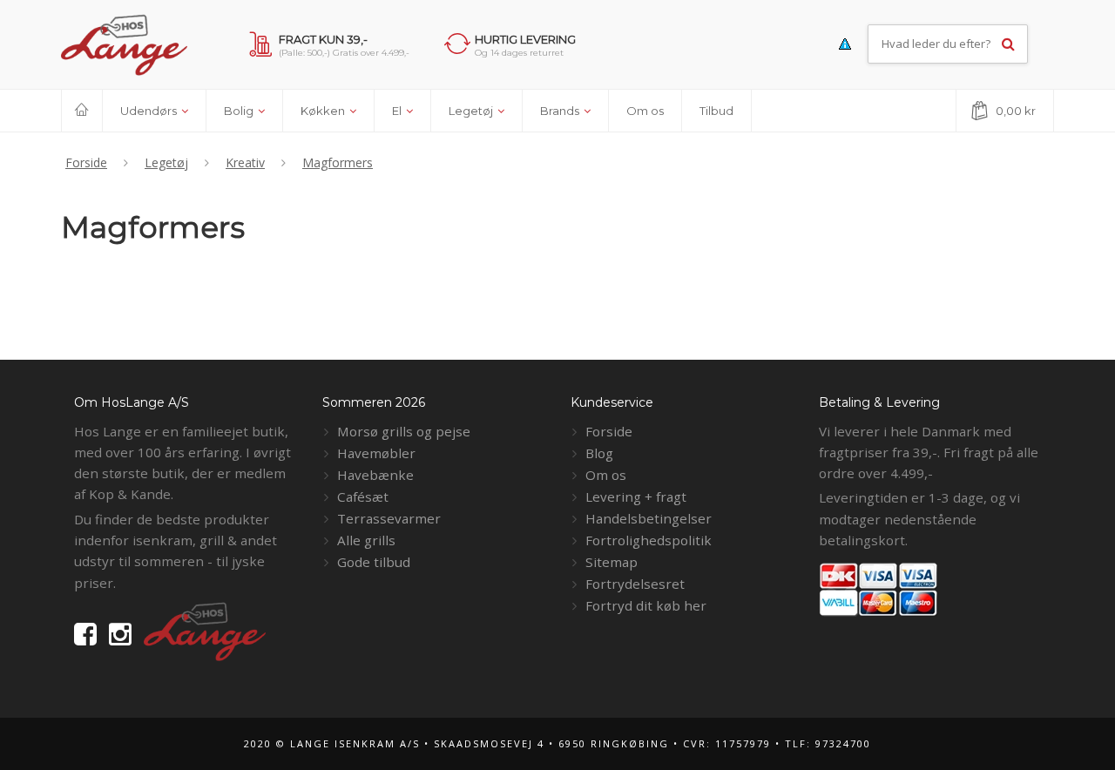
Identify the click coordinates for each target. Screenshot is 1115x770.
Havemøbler (376, 453)
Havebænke (375, 474)
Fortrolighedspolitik (648, 540)
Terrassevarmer (389, 518)
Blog (599, 453)
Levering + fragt (635, 496)
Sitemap (611, 562)
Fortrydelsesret (635, 583)
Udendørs (149, 111)
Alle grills (366, 540)
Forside (608, 431)
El (398, 111)
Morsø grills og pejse (403, 431)
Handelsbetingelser (648, 518)
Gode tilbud (373, 562)
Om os (645, 111)
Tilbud (716, 111)
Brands (561, 111)
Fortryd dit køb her (645, 605)
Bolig (240, 111)
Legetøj (472, 111)
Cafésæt (363, 496)
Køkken (324, 111)
